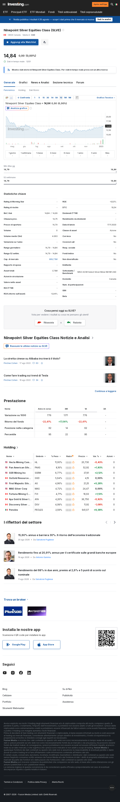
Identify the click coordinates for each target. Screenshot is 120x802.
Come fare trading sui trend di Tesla (26, 375)
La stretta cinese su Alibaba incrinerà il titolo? (32, 358)
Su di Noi (67, 689)
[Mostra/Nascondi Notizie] (77, 97)
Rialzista (77, 322)
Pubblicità (67, 695)
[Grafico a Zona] (11, 97)
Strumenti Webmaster (13, 708)
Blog (4, 689)
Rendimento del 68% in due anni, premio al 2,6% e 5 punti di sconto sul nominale (62, 572)
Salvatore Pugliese (45, 540)
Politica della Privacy (37, 782)
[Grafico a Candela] (7, 97)
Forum (80, 82)
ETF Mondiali (37, 12)
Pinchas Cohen (11, 363)
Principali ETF (19, 12)
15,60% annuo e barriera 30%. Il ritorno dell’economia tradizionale (59, 535)
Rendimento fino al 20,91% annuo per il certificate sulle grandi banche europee (67, 552)
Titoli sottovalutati (67, 12)
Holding (21, 90)
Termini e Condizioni (13, 782)
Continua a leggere (105, 391)
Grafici (23, 82)
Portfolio (6, 701)
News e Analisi (40, 82)
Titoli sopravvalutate (91, 12)
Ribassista (49, 322)
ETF (5, 12)
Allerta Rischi (58, 782)
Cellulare (7, 695)
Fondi (51, 12)
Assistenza (67, 701)
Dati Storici (34, 90)
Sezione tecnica (63, 82)
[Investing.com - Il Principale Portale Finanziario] (18, 4)
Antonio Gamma (43, 557)
